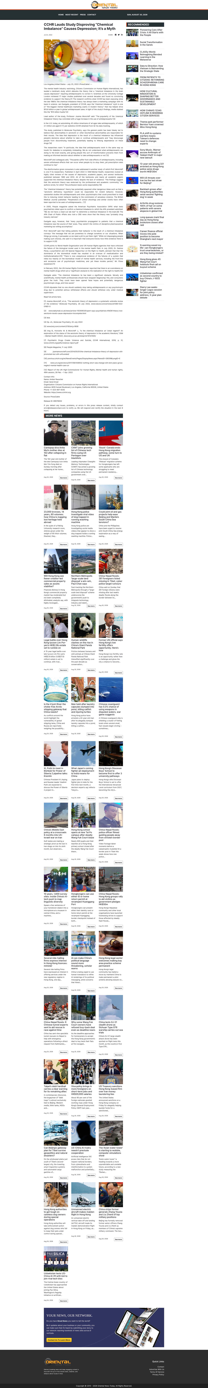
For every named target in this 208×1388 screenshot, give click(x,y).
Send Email (53, 382)
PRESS (83, 15)
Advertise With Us (156, 1369)
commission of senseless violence (98, 197)
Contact (161, 1367)
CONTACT (91, 15)
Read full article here (52, 297)
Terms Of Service (157, 1372)
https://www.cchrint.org (61, 392)
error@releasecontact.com (55, 408)
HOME (61, 15)
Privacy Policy (158, 1374)
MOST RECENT (71, 15)
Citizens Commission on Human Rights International (97, 88)
